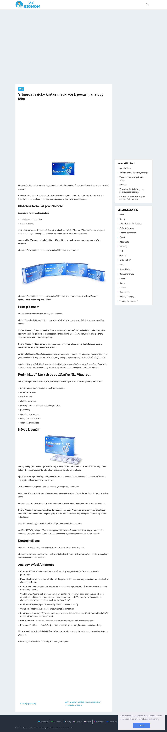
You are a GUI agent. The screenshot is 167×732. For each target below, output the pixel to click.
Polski (89, 722)
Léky (21, 89)
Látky (121, 251)
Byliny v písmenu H (127, 297)
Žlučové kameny (126, 228)
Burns (121, 214)
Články (122, 219)
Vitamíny (123, 184)
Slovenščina (113, 722)
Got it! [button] (141, 725)
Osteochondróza (126, 274)
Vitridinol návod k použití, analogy (133, 173)
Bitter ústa (124, 242)
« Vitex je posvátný (28, 703)
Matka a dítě (125, 260)
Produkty (123, 246)
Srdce (122, 265)
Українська (44, 722)
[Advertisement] (83, 27)
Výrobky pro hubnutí (128, 301)
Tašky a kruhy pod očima (130, 223)
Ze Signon (24, 728)
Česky (69, 722)
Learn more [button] (154, 719)
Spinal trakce (125, 168)
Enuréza (122, 287)
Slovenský (100, 722)
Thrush (122, 278)
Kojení (122, 237)
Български (57, 722)
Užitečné (123, 255)
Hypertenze (124, 292)
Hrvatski (79, 722)
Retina (122, 283)
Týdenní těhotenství (128, 233)
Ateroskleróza (125, 269)
